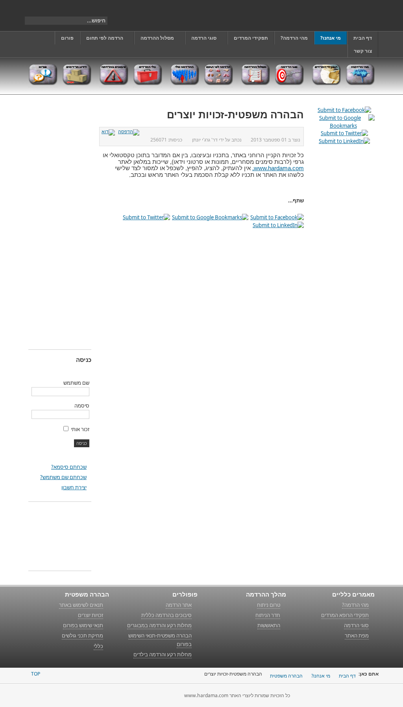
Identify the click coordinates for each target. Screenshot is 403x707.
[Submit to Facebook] (277, 217)
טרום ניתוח (268, 604)
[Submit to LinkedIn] (278, 225)
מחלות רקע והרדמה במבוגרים (159, 625)
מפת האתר (357, 635)
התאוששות (268, 625)
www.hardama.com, (278, 168)
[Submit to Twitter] (146, 217)
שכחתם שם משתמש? (63, 477)
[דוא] (109, 131)
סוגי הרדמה (356, 625)
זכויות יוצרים (90, 615)
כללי (98, 646)
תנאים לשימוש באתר (81, 604)
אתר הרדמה (179, 604)
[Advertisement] (59, 224)
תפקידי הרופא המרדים (345, 615)
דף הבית (347, 675)
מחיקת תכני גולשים (82, 635)
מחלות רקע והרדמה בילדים (162, 654)
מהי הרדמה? (355, 604)
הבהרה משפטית (286, 675)
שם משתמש (76, 382)
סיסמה (81, 405)
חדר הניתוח (267, 615)
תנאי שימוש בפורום (83, 625)
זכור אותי (80, 429)
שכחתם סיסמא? (69, 466)
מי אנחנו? (320, 675)
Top (35, 673)
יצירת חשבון (74, 487)
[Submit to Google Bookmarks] (210, 217)
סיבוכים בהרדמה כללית (166, 615)
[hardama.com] (338, 15)
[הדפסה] (129, 131)
